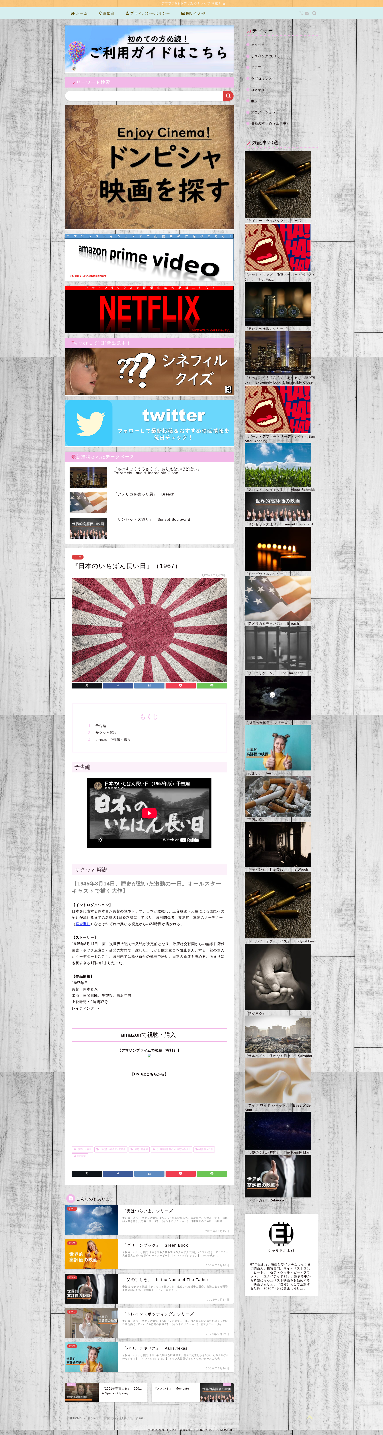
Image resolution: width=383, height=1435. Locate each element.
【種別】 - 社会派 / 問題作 (112, 1149)
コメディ (258, 90)
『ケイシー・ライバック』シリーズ (273, 220)
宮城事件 (83, 924)
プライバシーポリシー (149, 13)
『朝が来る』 (255, 1013)
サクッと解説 (106, 733)
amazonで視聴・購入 (113, 739)
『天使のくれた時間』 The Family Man (277, 1152)
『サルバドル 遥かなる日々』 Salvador (279, 1056)
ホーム (81, 13)
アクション (260, 45)
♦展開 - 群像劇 (140, 1149)
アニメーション (263, 112)
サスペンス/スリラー (267, 56)
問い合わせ (195, 13)
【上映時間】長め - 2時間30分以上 (172, 1149)
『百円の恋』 (255, 820)
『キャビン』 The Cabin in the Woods (277, 869)
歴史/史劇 (81, 1156)
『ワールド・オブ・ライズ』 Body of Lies (280, 941)
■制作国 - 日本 (205, 1149)
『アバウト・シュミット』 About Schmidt (280, 489)
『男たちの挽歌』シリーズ (266, 329)
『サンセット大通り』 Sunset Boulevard (279, 524)
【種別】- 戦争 (83, 1149)
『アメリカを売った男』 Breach (272, 623)
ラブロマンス (261, 78)
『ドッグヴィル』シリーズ (266, 574)
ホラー (256, 101)
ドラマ (77, 557)
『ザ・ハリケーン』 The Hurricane (274, 673)
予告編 (101, 726)
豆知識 (108, 13)
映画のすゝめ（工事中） (270, 123)
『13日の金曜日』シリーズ (266, 723)
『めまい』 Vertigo (261, 773)
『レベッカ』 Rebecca (264, 1200)
